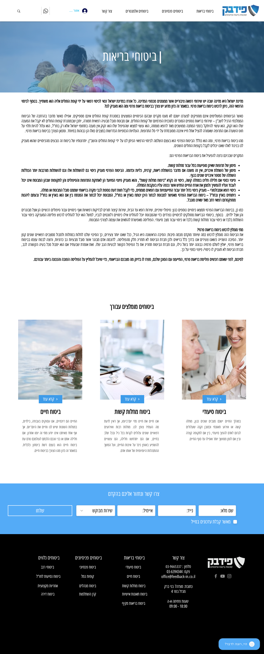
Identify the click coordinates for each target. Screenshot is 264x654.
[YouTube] (222, 576)
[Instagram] (229, 576)
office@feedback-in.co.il (178, 576)
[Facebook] (215, 576)
